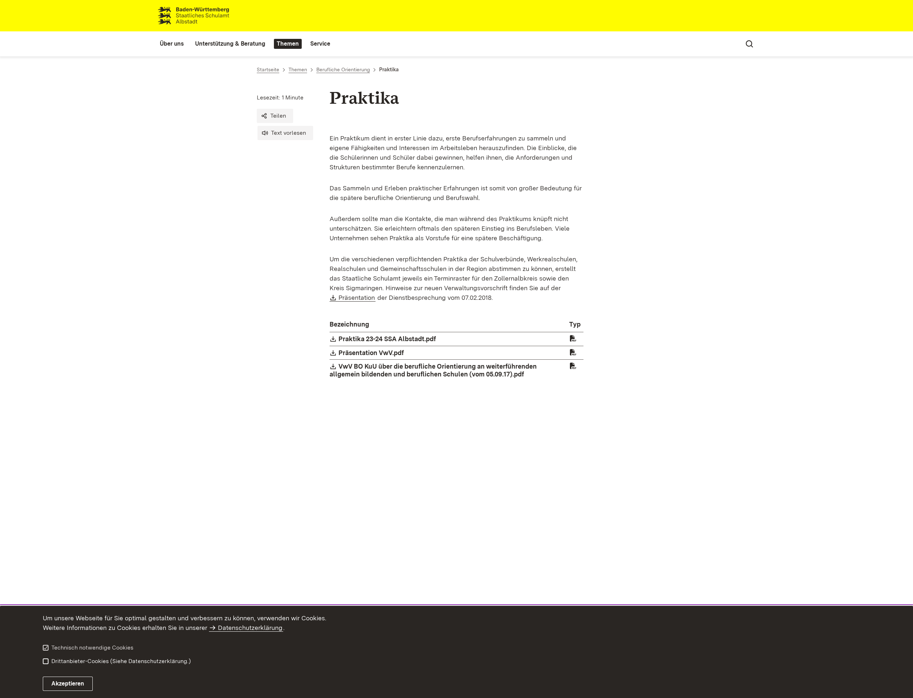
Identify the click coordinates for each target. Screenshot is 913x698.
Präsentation (357, 297)
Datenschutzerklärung (250, 627)
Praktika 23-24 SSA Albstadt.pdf (387, 339)
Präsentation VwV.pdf (371, 352)
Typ (575, 324)
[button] (275, 116)
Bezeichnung (349, 324)
